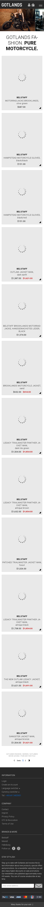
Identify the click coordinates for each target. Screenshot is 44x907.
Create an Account (10, 784)
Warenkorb (32, 6)
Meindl (5, 841)
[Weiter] (29, 760)
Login (29, 5)
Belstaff (5, 837)
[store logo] (12, 5)
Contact (5, 809)
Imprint (5, 813)
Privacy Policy (8, 816)
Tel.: (11, 795)
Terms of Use (8, 824)
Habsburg (6, 845)
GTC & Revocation (10, 820)
